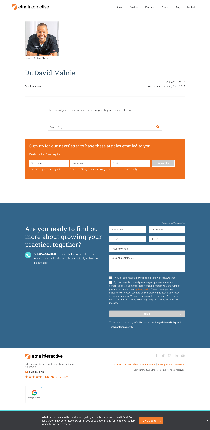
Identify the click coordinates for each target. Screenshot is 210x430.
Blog (177, 7)
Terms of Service (118, 326)
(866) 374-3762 (37, 371)
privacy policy (143, 289)
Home (27, 58)
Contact (191, 7)
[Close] (207, 420)
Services (134, 7)
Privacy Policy (169, 322)
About (120, 7)
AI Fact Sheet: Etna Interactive (140, 364)
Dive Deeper (150, 420)
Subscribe (163, 163)
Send (147, 314)
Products (149, 7)
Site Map (179, 364)
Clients (164, 7)
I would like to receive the (144, 277)
